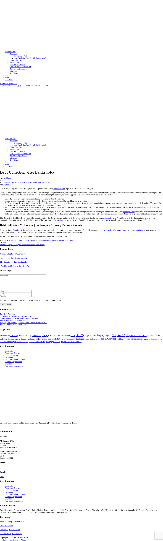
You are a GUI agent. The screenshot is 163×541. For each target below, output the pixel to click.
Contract (24, 339)
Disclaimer (14, 540)
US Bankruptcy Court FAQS (11, 534)
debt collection (35, 182)
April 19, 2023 (6, 266)
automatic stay (6, 182)
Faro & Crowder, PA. (19, 258)
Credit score (51, 339)
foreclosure (136, 338)
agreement (3, 336)
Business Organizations (18, 69)
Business (66, 335)
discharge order (128, 212)
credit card (31, 339)
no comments (6, 185)
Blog (6, 75)
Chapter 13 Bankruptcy (137, 335)
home (153, 339)
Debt (2, 180)
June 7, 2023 (5, 320)
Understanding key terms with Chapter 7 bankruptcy (19, 318)
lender (18, 342)
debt (57, 338)
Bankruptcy (14, 54)
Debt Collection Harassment (20, 67)
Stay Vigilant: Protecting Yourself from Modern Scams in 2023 (23, 323)
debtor (72, 339)
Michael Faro (6, 178)
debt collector (65, 339)
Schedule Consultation (8, 84)
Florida (126, 338)
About (23, 540)
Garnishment (14, 62)
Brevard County (55, 335)
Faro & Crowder (59, 220)
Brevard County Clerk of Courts (12, 522)
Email (19, 86)
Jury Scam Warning (7, 314)
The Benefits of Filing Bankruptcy (14, 262)
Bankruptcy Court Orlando (10, 530)
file (118, 339)
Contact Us (9, 80)
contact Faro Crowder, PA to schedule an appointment (124, 230)
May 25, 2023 (5, 325)
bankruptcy (16, 182)
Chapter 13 (118, 335)
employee (88, 339)
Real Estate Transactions (14, 366)
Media (7, 77)
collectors (25, 182)
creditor (38, 339)
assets (8, 336)
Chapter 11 (108, 336)
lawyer (13, 341)
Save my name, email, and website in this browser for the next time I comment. (32, 300)
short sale (57, 342)
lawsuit (7, 342)
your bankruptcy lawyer (121, 203)
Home (5, 540)
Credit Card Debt (16, 60)
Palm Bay (16, 230)
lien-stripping (25, 342)
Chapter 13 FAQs (6, 526)
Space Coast (66, 341)
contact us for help (109, 218)
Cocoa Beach (154, 335)
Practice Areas (10, 52)
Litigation (13, 71)
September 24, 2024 (7, 316)
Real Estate (14, 73)
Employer (95, 339)
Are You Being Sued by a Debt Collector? (30, 58)
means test (32, 342)
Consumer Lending (14, 339)
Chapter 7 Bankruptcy (94, 335)
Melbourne (30, 230)
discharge (45, 182)
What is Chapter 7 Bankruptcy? (13, 254)
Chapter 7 (77, 335)
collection (3, 339)
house (2, 342)
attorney (14, 335)
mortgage (50, 342)
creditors (44, 339)
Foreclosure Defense (17, 65)
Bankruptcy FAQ (20, 56)
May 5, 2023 (5, 258)
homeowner (159, 339)
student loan (77, 342)
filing (121, 339)
